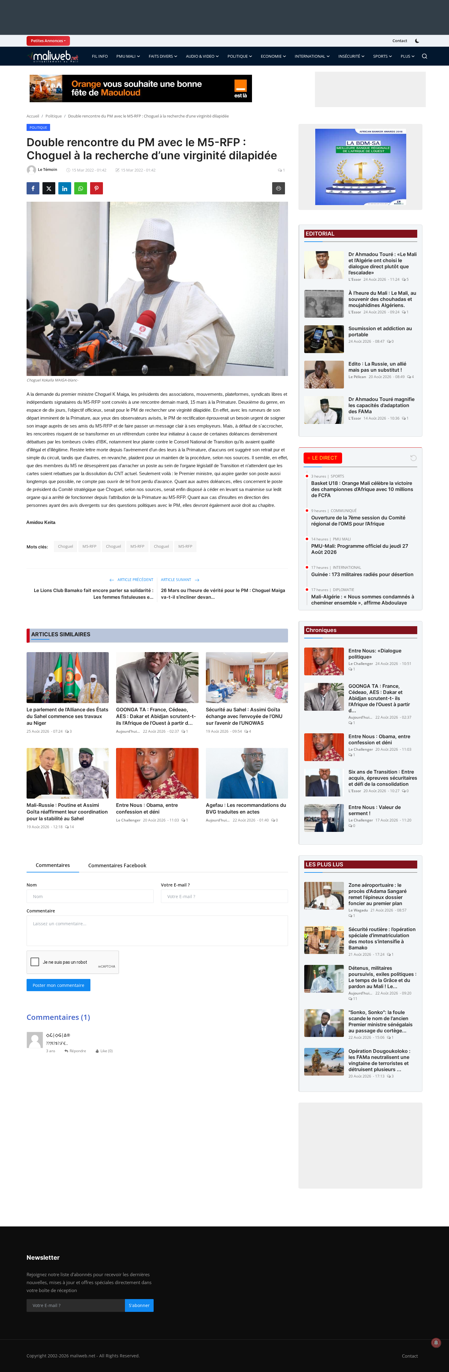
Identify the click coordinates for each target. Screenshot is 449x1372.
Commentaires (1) (58, 1017)
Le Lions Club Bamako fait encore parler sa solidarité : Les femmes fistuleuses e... (93, 593)
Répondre (78, 1050)
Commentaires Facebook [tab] (117, 865)
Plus (405, 56)
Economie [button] (271, 56)
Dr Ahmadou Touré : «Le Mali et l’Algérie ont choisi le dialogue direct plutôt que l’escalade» (383, 263)
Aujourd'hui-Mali (128, 731)
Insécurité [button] (349, 56)
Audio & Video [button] (200, 56)
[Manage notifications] (436, 1343)
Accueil (33, 116)
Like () (106, 1050)
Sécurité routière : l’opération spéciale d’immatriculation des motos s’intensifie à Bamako (382, 938)
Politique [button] (238, 56)
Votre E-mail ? (175, 885)
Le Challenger (128, 820)
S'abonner (139, 1305)
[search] (424, 56)
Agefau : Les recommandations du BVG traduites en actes (246, 808)
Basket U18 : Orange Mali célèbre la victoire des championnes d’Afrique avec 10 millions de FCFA (362, 489)
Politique (54, 116)
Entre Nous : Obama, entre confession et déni (147, 808)
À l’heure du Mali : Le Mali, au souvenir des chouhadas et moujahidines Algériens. (382, 299)
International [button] (310, 56)
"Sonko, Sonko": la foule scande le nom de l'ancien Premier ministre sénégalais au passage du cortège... (381, 1021)
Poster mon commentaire (58, 985)
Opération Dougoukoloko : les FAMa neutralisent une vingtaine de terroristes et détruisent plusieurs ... (380, 1060)
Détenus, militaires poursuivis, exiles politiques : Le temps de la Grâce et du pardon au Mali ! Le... (383, 977)
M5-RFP (89, 546)
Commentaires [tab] (53, 865)
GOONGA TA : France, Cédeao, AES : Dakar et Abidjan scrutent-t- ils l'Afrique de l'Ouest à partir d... (156, 716)
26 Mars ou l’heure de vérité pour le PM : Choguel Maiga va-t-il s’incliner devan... (223, 593)
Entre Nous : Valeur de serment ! (375, 810)
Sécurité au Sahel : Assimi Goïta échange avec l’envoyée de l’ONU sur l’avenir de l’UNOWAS (244, 716)
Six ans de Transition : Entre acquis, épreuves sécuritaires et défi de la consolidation (383, 778)
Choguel (65, 546)
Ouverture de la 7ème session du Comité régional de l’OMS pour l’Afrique (358, 520)
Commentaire (41, 911)
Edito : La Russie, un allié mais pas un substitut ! (377, 367)
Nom (32, 885)
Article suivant (176, 579)
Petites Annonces (47, 40)
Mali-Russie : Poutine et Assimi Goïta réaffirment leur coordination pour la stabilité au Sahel (67, 811)
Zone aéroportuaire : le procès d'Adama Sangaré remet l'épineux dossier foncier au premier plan (378, 894)
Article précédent (135, 579)
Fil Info (100, 56)
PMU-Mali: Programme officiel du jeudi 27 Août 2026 (359, 549)
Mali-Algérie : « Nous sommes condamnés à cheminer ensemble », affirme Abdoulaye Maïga (362, 603)
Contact (399, 40)
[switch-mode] (417, 41)
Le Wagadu (358, 910)
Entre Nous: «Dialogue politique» (375, 654)
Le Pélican (357, 376)
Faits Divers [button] (161, 56)
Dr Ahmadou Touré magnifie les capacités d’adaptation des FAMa (381, 405)
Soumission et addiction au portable (380, 331)
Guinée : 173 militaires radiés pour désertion (362, 574)
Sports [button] (380, 56)
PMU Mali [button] (126, 56)
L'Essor (355, 279)
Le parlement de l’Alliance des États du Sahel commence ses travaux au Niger (67, 716)
